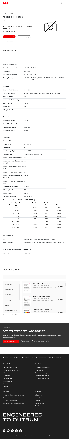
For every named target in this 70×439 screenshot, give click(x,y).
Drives (18, 357)
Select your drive (9, 342)
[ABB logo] (5, 3)
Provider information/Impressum (47, 435)
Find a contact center (42, 375)
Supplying (38, 406)
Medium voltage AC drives (11, 370)
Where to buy (23, 37)
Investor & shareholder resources (13, 395)
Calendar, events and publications (13, 403)
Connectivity (7, 375)
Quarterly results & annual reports (13, 398)
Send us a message (41, 373)
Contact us (7, 37)
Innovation (38, 398)
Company (38, 391)
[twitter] (12, 430)
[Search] (62, 3)
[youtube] (8, 430)
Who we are (39, 395)
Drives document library (42, 367)
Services (5, 386)
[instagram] (20, 430)
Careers (37, 400)
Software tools (7, 381)
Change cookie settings (20, 435)
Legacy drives (42, 357)
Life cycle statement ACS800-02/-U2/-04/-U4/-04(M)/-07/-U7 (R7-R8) (43, 310)
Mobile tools (7, 384)
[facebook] (16, 430)
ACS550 (51, 357)
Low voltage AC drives (28, 357)
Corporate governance (10, 400)
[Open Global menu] (65, 3)
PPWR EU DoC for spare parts (41, 283)
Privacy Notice (32, 435)
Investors (6, 391)
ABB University (39, 370)
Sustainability (39, 403)
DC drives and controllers (11, 373)
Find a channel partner (42, 378)
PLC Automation (8, 378)
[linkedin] (4, 430)
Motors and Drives (8, 357)
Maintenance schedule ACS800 (41, 296)
